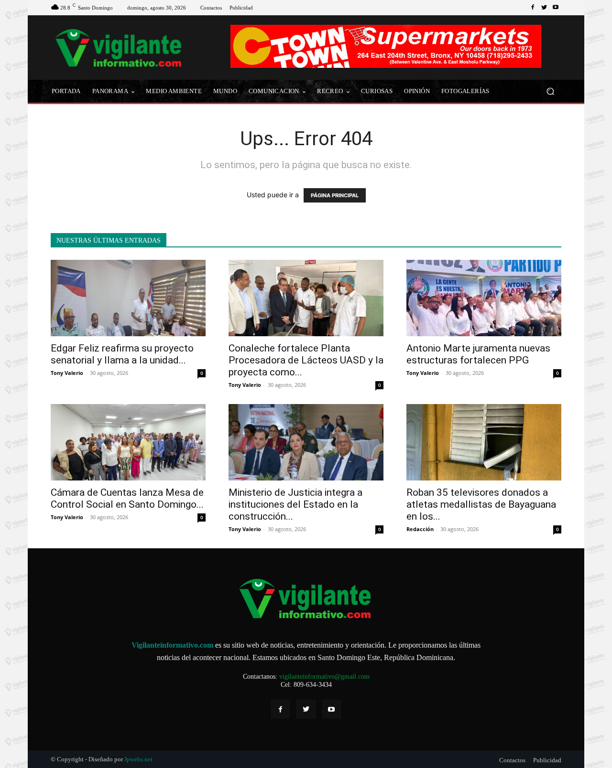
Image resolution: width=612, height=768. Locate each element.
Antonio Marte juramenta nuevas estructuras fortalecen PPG (478, 354)
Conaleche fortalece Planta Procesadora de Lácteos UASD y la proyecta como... (306, 360)
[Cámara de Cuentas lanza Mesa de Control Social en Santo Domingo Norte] (128, 442)
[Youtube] (555, 7)
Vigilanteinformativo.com (172, 645)
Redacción (420, 529)
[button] (550, 91)
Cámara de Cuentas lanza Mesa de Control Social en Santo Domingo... (127, 498)
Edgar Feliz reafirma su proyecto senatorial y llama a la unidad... (122, 354)
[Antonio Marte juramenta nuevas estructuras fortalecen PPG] (483, 298)
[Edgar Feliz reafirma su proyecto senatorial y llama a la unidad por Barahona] (128, 298)
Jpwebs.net (138, 759)
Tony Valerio (67, 372)
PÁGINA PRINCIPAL (335, 195)
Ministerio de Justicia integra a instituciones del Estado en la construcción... (295, 504)
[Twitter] (544, 7)
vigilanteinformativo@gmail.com (324, 676)
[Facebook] (532, 7)
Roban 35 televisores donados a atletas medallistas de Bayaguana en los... (481, 504)
